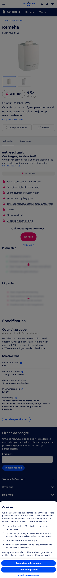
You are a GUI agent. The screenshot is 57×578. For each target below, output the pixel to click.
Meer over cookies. (44, 555)
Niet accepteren (29, 569)
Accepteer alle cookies (28, 563)
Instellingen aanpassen (28, 575)
